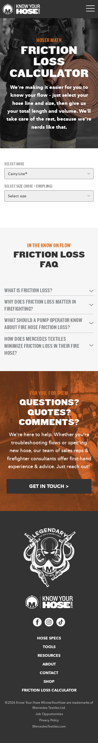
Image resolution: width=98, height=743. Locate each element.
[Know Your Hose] (21, 9)
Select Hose (14, 163)
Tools (49, 647)
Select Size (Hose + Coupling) (28, 186)
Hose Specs (49, 638)
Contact (49, 673)
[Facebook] (37, 624)
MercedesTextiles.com (49, 726)
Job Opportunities (49, 713)
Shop (49, 681)
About (49, 664)
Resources (49, 655)
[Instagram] (49, 624)
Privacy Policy (49, 720)
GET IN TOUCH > (49, 486)
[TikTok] (60, 624)
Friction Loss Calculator (49, 690)
